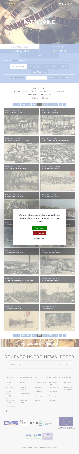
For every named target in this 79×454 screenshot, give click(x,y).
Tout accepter (39, 228)
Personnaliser (39, 238)
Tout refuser (39, 233)
